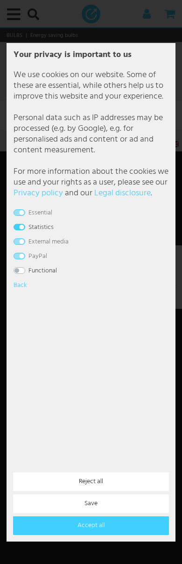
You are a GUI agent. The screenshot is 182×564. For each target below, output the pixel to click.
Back (20, 285)
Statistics (41, 227)
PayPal (37, 256)
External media (48, 242)
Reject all (91, 481)
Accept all (91, 525)
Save (91, 503)
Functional (42, 271)
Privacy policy (38, 193)
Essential (40, 213)
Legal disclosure (122, 193)
